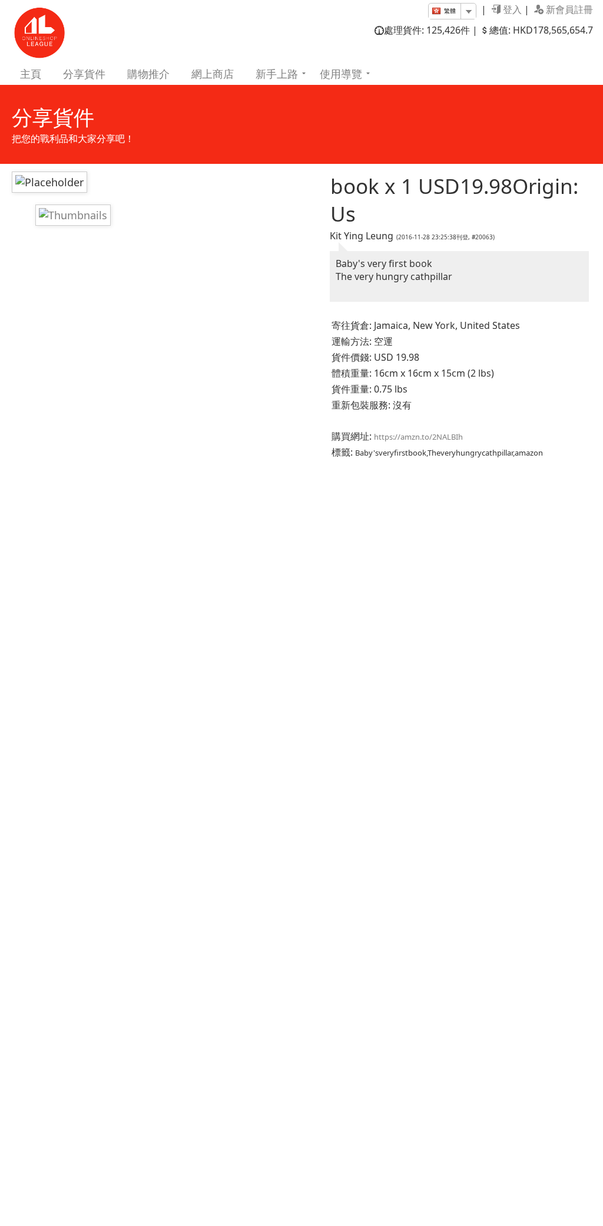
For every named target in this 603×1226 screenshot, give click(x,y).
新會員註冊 (568, 9)
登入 (511, 9)
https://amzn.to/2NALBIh (418, 436)
